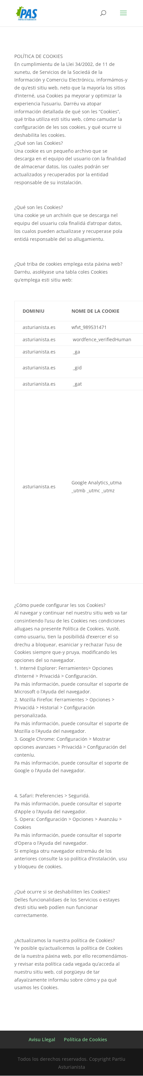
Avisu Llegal (42, 1039)
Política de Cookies (85, 1039)
